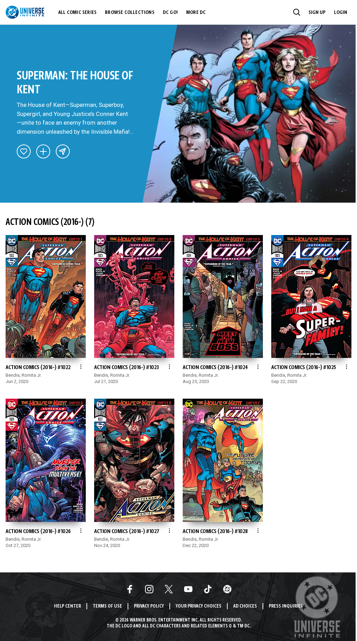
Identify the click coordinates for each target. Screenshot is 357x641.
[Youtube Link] (188, 589)
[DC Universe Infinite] (25, 12)
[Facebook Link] (130, 589)
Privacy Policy (149, 606)
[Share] (63, 151)
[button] (297, 12)
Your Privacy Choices (198, 606)
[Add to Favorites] (24, 151)
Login (340, 12)
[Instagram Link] (149, 589)
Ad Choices (245, 606)
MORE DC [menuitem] (196, 12)
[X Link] (169, 589)
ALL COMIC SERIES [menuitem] (77, 12)
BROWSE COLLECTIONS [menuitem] (129, 12)
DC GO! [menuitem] (170, 12)
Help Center (67, 606)
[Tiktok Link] (208, 589)
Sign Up (317, 12)
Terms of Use (107, 606)
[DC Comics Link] (227, 589)
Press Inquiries (286, 606)
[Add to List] (43, 151)
